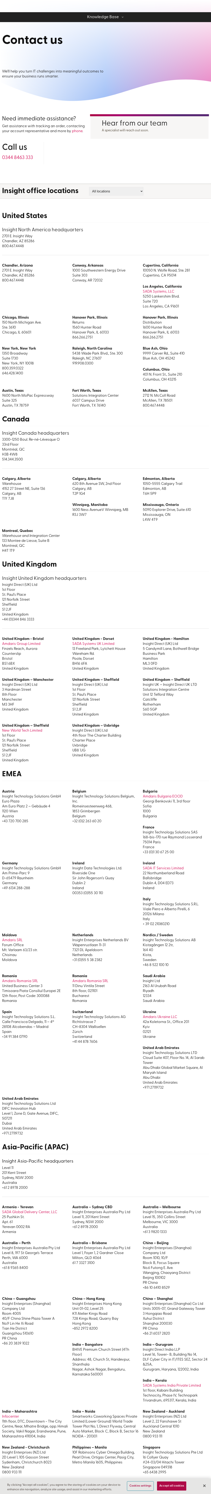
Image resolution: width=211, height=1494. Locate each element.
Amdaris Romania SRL (20, 981)
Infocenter (10, 1417)
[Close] (204, 1485)
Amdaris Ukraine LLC (160, 1017)
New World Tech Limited (22, 731)
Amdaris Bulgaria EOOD (163, 797)
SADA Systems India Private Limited (172, 1386)
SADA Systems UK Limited (93, 644)
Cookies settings (140, 1486)
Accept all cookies (171, 1486)
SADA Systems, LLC (158, 292)
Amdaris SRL (12, 940)
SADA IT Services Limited (163, 868)
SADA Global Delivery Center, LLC (29, 1212)
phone (77, 131)
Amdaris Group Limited (21, 644)
